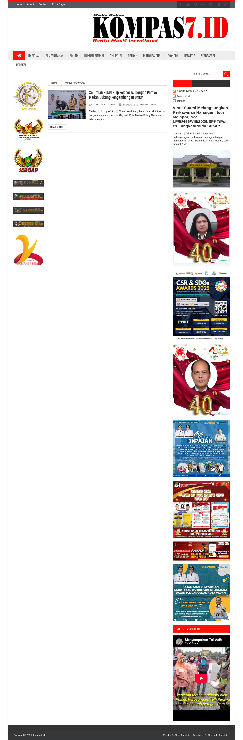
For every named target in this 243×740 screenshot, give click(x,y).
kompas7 (182, 100)
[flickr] (203, 4)
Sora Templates (183, 735)
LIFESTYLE (189, 55)
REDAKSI (21, 65)
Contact (43, 4)
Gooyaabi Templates (218, 735)
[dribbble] (211, 4)
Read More (57, 127)
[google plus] (226, 4)
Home (19, 4)
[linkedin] (218, 4)
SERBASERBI (208, 55)
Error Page (58, 4)
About (30, 4)
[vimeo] (195, 4)
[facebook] (180, 4)
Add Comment (149, 104)
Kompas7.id (183, 96)
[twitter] (188, 4)
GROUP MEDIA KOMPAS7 (192, 91)
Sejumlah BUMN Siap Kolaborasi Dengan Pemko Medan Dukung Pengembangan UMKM (123, 95)
